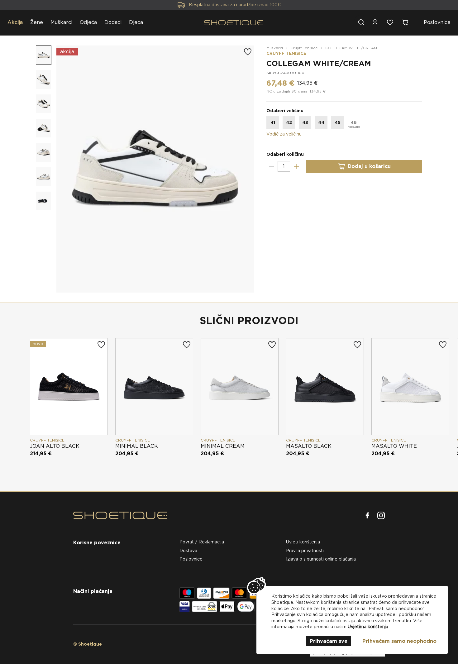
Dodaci (113, 22)
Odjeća (88, 22)
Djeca (136, 22)
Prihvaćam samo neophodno (399, 641)
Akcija (15, 22)
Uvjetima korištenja (368, 626)
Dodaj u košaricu (369, 166)
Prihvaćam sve (328, 641)
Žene (36, 22)
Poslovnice (437, 22)
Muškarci (61, 22)
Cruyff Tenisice (304, 47)
